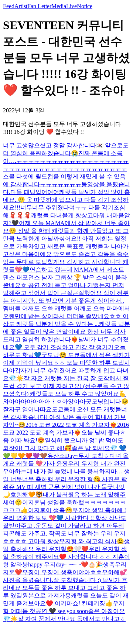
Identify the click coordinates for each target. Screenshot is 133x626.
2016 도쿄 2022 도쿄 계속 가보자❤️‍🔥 (71, 425)
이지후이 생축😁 (50, 510)
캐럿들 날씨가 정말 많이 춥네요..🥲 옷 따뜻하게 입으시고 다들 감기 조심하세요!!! (66, 200)
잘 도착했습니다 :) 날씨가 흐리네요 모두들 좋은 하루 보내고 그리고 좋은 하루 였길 (65, 588)
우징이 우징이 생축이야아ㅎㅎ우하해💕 (74, 572)
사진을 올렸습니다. (28, 580)
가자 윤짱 (55, 463)
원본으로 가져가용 (46, 595)
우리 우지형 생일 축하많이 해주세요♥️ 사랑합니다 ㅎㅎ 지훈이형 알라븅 (66, 557)
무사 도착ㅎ (93, 456)
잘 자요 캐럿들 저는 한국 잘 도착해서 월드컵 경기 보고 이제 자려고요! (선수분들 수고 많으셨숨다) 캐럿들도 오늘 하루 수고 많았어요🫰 (66, 386)
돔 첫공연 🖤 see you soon (55, 611)
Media (58, 6)
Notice (84, 6)
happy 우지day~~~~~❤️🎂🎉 (65, 564)
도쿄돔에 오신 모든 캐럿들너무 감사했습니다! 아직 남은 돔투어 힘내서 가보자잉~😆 (65, 417)
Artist (20, 6)
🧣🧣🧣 (20, 215)
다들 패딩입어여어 (34, 192)
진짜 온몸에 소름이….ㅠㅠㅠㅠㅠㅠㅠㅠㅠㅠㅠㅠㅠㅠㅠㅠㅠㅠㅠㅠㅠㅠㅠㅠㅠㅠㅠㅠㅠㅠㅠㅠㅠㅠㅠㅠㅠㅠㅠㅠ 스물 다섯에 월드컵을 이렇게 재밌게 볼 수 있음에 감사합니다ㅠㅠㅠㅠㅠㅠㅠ (66, 168)
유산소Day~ (62, 456)
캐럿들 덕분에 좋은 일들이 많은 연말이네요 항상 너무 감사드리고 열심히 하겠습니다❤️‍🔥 (66, 332)
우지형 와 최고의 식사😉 (91, 541)
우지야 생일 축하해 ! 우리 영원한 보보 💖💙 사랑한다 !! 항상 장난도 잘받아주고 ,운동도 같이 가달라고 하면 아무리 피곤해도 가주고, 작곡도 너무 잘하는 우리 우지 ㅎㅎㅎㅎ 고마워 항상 (64, 525)
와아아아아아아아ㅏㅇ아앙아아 (44, 401)
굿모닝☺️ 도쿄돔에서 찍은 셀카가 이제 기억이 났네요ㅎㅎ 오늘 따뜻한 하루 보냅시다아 (66, 363)
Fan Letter (39, 6)
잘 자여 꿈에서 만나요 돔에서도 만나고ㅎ (72, 619)
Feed (8, 6)
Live (71, 6)
